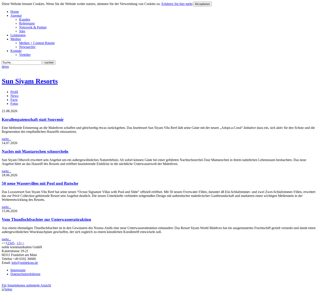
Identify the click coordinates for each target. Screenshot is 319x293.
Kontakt (15, 51)
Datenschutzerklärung (25, 274)
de (3, 66)
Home (14, 11)
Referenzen (27, 23)
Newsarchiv (27, 47)
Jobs (22, 31)
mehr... (6, 139)
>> (22, 243)
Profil (14, 92)
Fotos (14, 103)
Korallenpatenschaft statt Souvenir (33, 119)
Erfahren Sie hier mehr (176, 4)
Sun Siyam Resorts (30, 81)
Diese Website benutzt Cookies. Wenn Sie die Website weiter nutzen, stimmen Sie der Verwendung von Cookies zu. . (97, 4)
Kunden (24, 19)
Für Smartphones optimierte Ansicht (26, 285)
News (14, 96)
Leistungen (18, 35)
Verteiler (25, 55)
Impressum (17, 270)
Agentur (16, 15)
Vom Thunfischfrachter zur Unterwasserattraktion (46, 219)
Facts (14, 100)
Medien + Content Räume (37, 43)
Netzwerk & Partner (33, 27)
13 (18, 243)
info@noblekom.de (25, 263)
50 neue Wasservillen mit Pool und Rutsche (40, 183)
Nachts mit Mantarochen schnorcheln (35, 151)
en (7, 66)
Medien (15, 39)
